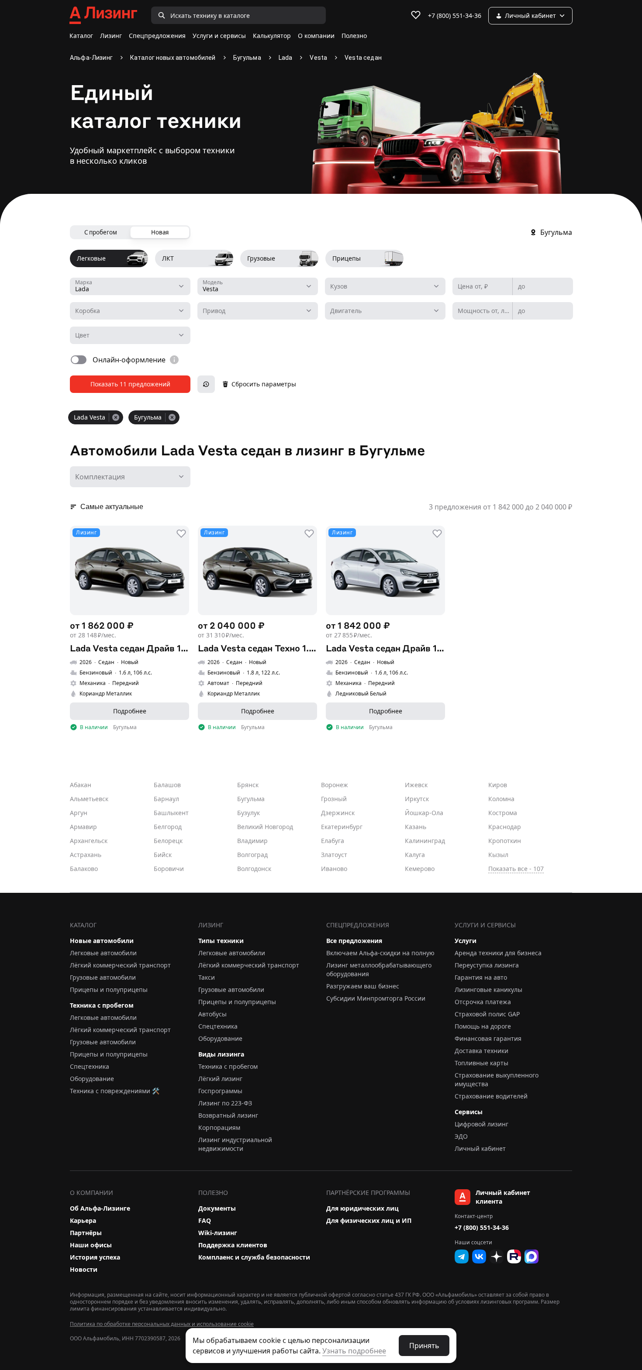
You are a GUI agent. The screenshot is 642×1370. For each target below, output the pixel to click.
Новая (160, 232)
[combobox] (130, 286)
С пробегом (100, 232)
